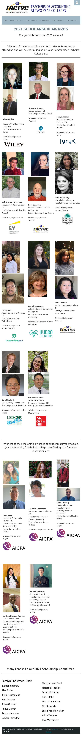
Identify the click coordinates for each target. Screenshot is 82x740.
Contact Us (7, 732)
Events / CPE (20, 729)
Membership (29, 729)
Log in (77, 2)
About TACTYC (11, 729)
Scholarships (38, 729)
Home (3, 729)
